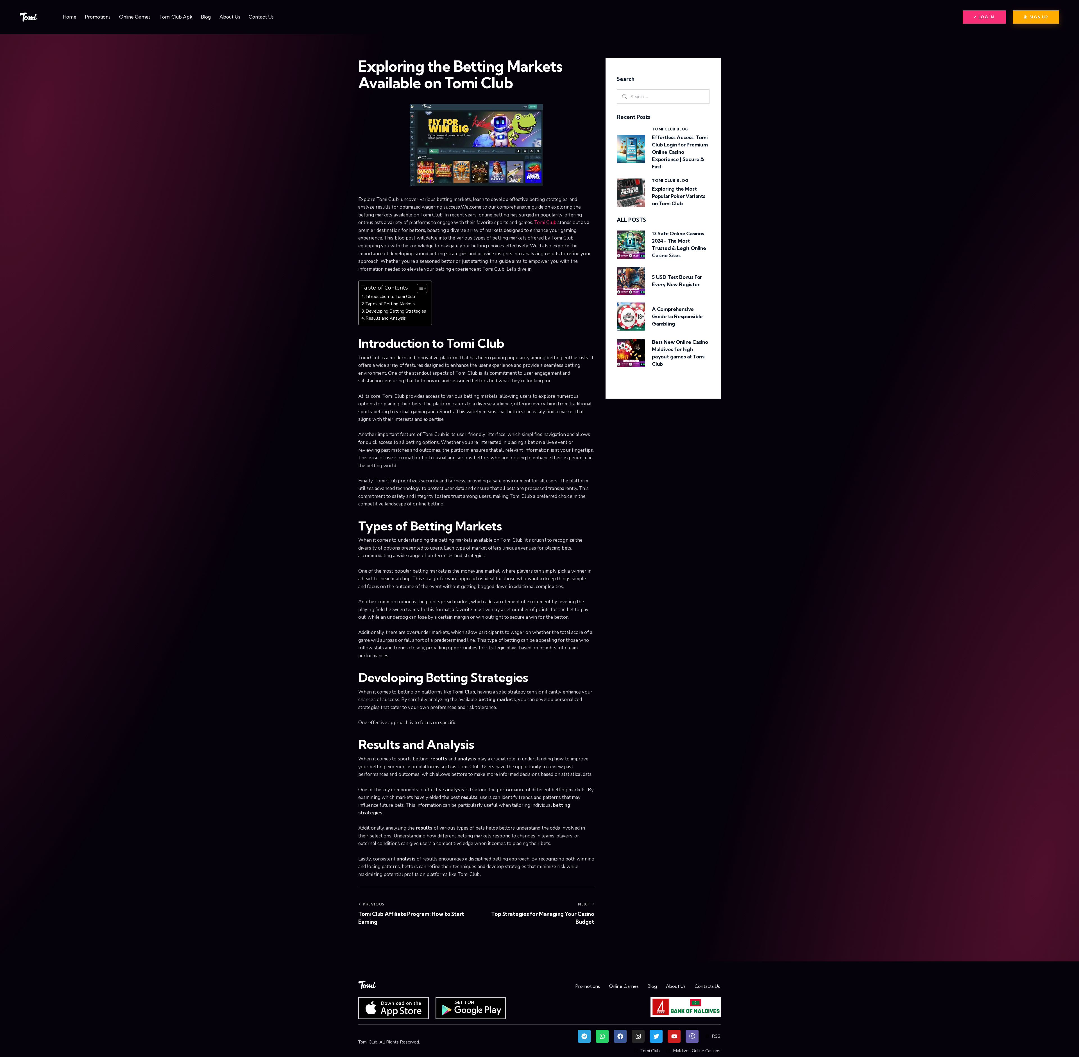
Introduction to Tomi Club (390, 296)
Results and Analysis (386, 318)
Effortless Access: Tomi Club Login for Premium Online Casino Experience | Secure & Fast (680, 152)
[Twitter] (656, 1036)
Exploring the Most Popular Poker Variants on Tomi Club (678, 196)
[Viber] (692, 1036)
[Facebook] (620, 1036)
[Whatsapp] (602, 1036)
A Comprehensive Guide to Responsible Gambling (677, 316)
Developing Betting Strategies (396, 311)
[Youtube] (674, 1036)
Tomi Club (545, 222)
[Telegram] (584, 1036)
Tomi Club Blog (670, 129)
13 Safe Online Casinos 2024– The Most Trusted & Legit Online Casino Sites (679, 244)
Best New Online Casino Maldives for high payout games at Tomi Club (680, 353)
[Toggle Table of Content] (419, 288)
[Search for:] (663, 96)
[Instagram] (638, 1036)
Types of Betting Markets (390, 304)
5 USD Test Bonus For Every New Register (677, 281)
